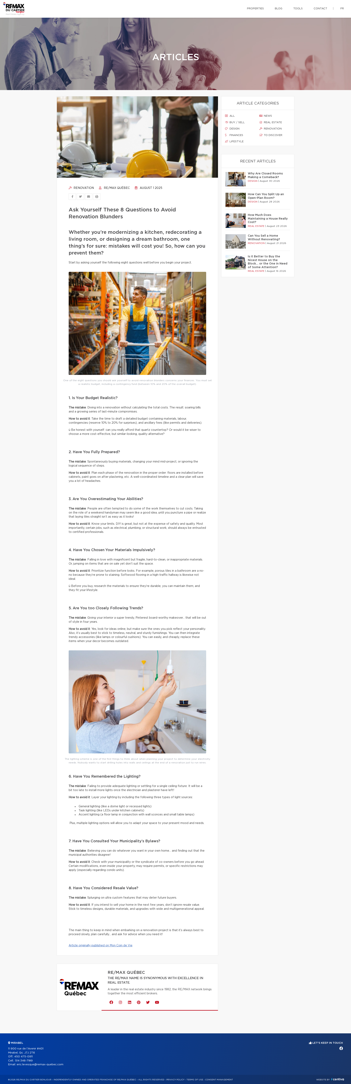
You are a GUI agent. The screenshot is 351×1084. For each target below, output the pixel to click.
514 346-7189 (24, 1060)
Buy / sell (237, 122)
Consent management (219, 1080)
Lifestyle (236, 141)
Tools (298, 8)
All (232, 116)
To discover (272, 135)
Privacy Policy (175, 1080)
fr (342, 8)
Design (234, 128)
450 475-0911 (23, 1056)
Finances (236, 135)
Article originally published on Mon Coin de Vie (100, 945)
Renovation (83, 188)
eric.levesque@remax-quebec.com (40, 1064)
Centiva (337, 1079)
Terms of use (194, 1080)
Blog (278, 8)
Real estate (272, 122)
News (267, 116)
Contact (320, 8)
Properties (255, 8)
